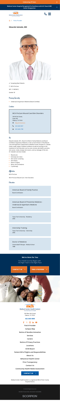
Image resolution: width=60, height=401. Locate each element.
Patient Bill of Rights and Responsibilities (30, 352)
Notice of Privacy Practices (30, 342)
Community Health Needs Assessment (30, 369)
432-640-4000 (30, 318)
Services (30, 335)
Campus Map (30, 329)
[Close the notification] (57, 2)
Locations (30, 345)
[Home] (16, 14)
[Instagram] (30, 322)
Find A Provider (30, 325)
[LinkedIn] (33, 322)
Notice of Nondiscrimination (30, 332)
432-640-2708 (19, 129)
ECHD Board (30, 349)
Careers (30, 339)
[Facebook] (23, 322)
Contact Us (30, 365)
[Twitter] (27, 322)
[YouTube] (36, 322)
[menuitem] (21, 391)
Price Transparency (30, 362)
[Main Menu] (49, 14)
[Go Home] (9, 20)
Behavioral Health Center (30, 359)
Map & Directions (20, 123)
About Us (30, 355)
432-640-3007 (19, 126)
